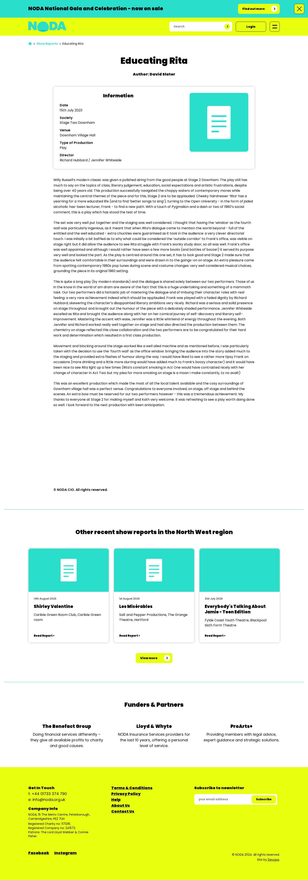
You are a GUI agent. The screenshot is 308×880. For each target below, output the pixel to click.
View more (149, 658)
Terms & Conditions (132, 787)
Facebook (38, 852)
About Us (120, 805)
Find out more (253, 9)
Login (250, 27)
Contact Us (122, 811)
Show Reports (47, 44)
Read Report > (44, 636)
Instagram (65, 852)
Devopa (273, 860)
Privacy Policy (126, 793)
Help (116, 799)
